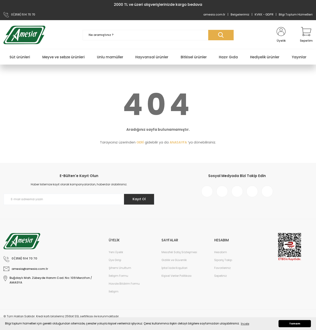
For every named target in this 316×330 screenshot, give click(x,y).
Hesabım (220, 252)
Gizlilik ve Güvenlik (174, 260)
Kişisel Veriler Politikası (176, 276)
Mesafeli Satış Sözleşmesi (179, 252)
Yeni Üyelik (116, 252)
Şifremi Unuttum (120, 268)
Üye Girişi (115, 260)
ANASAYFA (178, 142)
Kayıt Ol (139, 199)
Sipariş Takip (223, 260)
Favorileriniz (222, 268)
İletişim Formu (118, 276)
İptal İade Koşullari (174, 268)
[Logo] (24, 35)
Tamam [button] (294, 323)
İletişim (113, 291)
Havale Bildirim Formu (124, 284)
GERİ (140, 142)
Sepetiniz (220, 276)
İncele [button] (245, 324)
